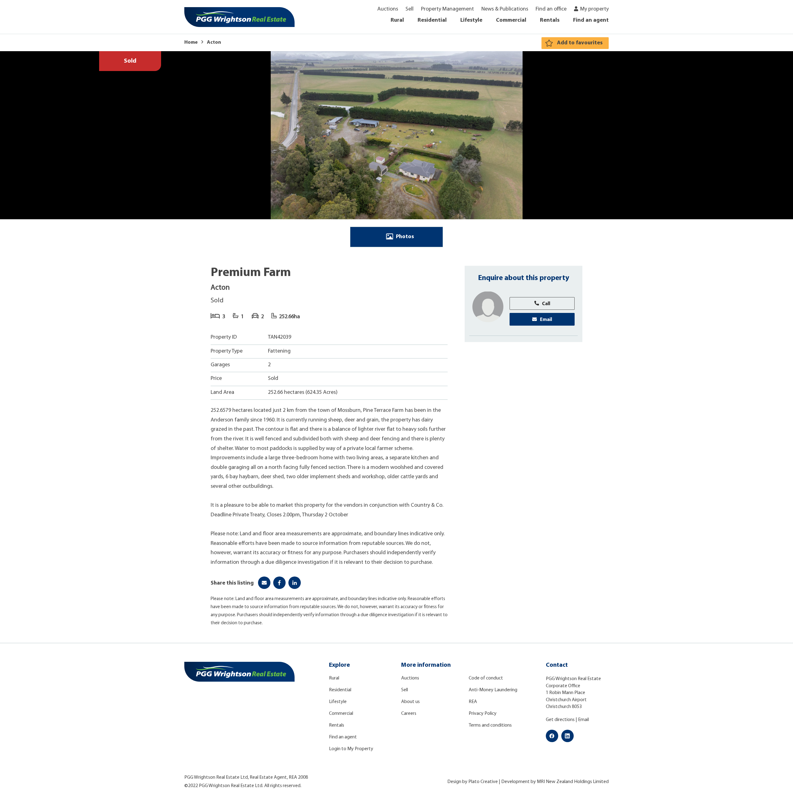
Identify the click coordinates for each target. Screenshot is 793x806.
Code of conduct (486, 678)
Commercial (511, 20)
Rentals (549, 20)
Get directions (560, 719)
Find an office (551, 9)
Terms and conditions (490, 725)
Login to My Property (351, 748)
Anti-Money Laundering (493, 690)
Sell (409, 9)
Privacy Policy (483, 713)
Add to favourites (579, 43)
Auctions (387, 9)
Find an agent (591, 20)
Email (546, 319)
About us (410, 701)
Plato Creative (483, 781)
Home (191, 42)
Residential (432, 20)
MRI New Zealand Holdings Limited (573, 781)
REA (473, 701)
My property (594, 9)
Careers (408, 713)
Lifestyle (471, 20)
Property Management (447, 9)
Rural (397, 20)
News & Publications (504, 9)
